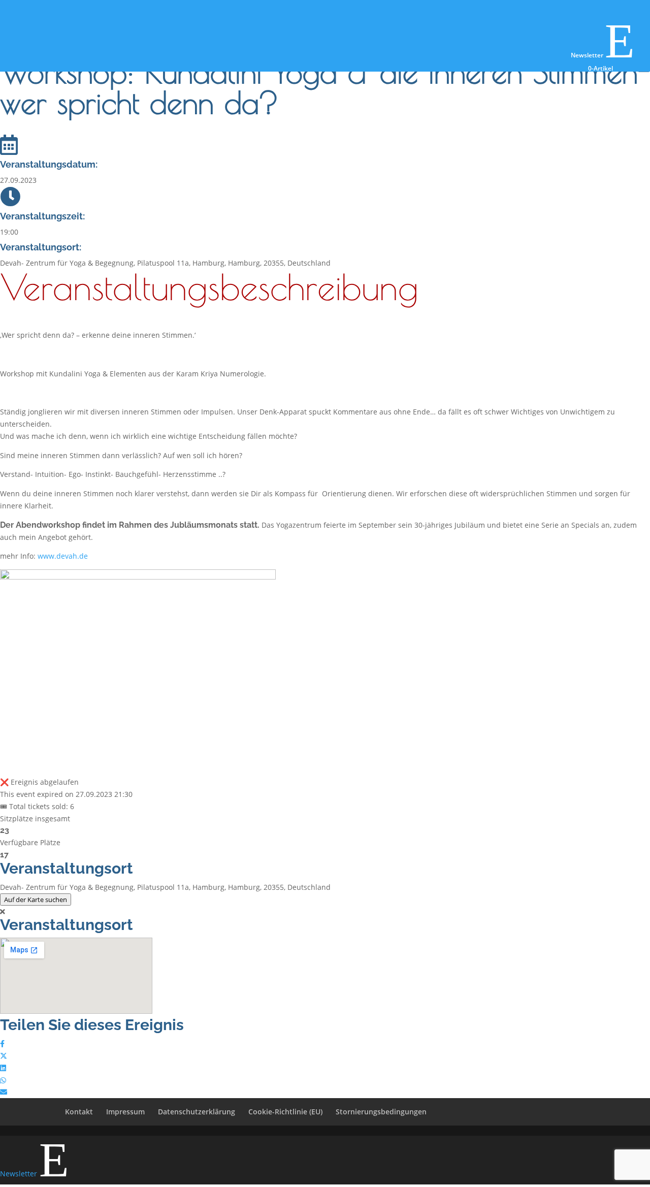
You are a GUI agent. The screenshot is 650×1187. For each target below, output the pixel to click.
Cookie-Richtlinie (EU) (285, 1111)
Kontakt (79, 1111)
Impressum (125, 1111)
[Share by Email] (3, 1092)
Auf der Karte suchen (35, 899)
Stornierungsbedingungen (381, 1111)
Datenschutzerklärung (196, 1111)
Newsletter (603, 55)
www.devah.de (63, 556)
